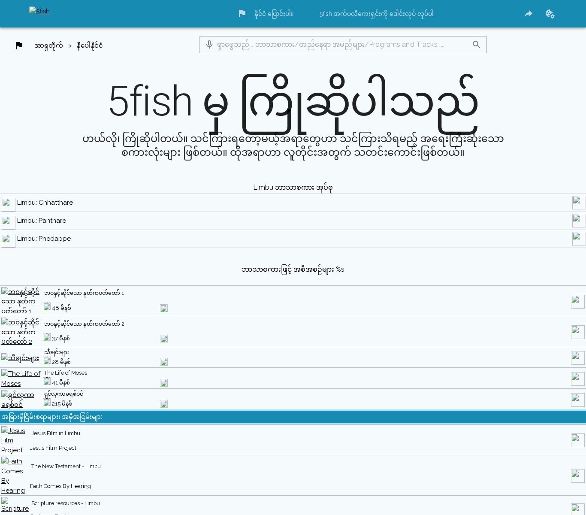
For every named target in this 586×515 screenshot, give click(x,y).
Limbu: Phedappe (45, 262)
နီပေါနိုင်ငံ (92, 48)
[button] (210, 46)
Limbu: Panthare (43, 243)
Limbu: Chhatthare (46, 225)
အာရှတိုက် (49, 48)
